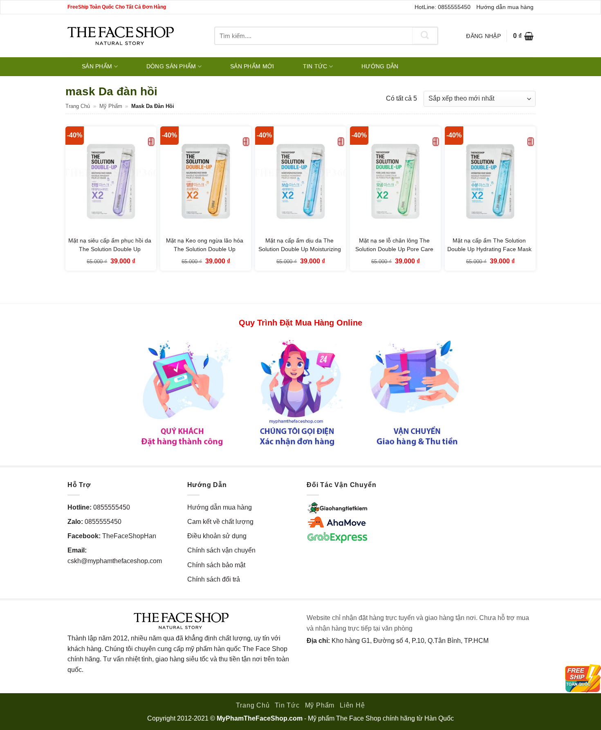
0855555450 (111, 507)
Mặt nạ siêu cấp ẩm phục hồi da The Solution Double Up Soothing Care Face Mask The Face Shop (109, 253)
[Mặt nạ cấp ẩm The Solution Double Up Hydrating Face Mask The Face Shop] (490, 180)
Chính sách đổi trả (213, 579)
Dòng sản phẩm (171, 66)
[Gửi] (424, 35)
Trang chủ (77, 106)
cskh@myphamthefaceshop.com (114, 560)
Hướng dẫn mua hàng (505, 7)
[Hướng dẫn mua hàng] (300, 392)
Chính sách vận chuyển (221, 550)
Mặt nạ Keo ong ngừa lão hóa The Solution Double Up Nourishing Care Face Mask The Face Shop (205, 253)
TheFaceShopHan (129, 535)
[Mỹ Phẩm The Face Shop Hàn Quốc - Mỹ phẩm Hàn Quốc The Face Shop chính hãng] (120, 36)
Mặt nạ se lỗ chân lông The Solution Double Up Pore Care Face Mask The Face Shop (394, 249)
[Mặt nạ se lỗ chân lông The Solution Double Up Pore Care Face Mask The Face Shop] (395, 180)
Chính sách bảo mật (216, 565)
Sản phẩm (97, 66)
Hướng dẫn (380, 66)
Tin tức (315, 66)
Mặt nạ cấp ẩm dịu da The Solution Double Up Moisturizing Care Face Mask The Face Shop (299, 249)
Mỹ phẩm (110, 106)
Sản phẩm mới (252, 66)
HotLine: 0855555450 (443, 7)
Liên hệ (352, 705)
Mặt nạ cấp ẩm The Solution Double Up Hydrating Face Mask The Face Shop (489, 249)
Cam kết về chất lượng (220, 521)
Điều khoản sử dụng (217, 535)
